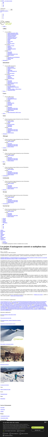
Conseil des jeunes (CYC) (12, 37)
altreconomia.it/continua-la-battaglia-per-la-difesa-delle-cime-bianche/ (20, 307)
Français (4, 220)
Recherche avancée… (4, 10)
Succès (8, 40)
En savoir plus (23, 428)
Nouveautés (9, 51)
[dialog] (24, 429)
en (3, 15)
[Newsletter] (3, 3)
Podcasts (9, 59)
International (5, 60)
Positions (9, 49)
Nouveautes (5, 242)
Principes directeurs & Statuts (12, 34)
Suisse (4, 113)
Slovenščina (5, 222)
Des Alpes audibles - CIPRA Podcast (14, 89)
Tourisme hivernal (3, 394)
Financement (9, 70)
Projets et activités (10, 45)
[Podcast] (3, 5)
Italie (4, 161)
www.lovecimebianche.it (39, 307)
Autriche (4, 147)
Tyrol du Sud (5, 203)
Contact (8, 42)
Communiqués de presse (4, 416)
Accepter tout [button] (38, 427)
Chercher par (2, 8)
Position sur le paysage (38, 294)
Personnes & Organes (11, 36)
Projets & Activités (10, 124)
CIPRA (4, 26)
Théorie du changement (11, 35)
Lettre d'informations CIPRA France (14, 112)
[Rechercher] (11, 9)
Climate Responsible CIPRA (12, 33)
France (4, 91)
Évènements (9, 81)
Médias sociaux (10, 58)
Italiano (4, 221)
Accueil (4, 241)
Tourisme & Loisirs (6, 389)
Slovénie (4, 189)
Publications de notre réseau (12, 54)
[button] (16, 435)
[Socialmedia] (3, 6)
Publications (9, 47)
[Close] (3, 118)
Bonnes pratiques (10, 55)
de (3, 14)
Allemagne (5, 133)
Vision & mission (10, 97)
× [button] (46, 422)
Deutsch (4, 218)
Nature (1, 389)
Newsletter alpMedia (11, 85)
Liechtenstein (5, 175)
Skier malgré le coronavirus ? (4, 364)
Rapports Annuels (10, 78)
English (4, 219)
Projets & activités (10, 102)
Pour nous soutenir (10, 43)
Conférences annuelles (11, 48)
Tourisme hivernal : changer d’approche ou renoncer (7, 323)
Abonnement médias (11, 90)
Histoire (8, 39)
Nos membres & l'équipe (12, 98)
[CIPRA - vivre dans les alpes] (6, 0)
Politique (9, 46)
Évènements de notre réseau (12, 108)
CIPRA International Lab (12, 71)
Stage (8, 72)
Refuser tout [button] (37, 430)
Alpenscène (2, 409)
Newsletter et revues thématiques (13, 57)
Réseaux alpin (10, 41)
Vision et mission (10, 121)
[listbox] (45, 422)
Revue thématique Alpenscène (13, 86)
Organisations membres (11, 38)
